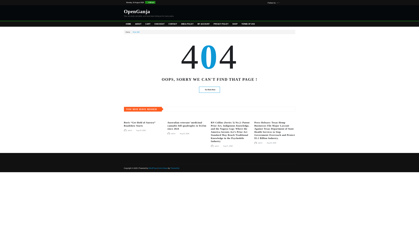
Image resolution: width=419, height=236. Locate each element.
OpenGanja (137, 11)
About (138, 24)
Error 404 (136, 32)
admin (130, 130)
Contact (172, 24)
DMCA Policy (187, 24)
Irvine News (163, 168)
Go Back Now (210, 89)
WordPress (153, 168)
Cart (147, 24)
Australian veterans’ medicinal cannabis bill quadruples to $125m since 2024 (186, 125)
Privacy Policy (221, 24)
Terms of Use (248, 24)
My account (203, 24)
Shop (235, 24)
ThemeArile (174, 168)
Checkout (159, 24)
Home (128, 24)
